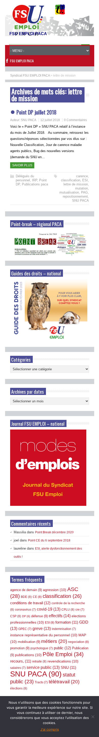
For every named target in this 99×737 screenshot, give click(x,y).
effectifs (60, 615)
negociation (78, 642)
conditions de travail (30, 603)
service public (43, 667)
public (62, 648)
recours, (20, 661)
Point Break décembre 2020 (54, 532)
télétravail (64, 681)
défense (39, 616)
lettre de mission (75, 184)
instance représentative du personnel (43, 635)
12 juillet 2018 (50, 120)
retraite (39, 661)
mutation (81, 188)
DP (26, 616)
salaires (18, 667)
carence (82, 176)
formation (66, 622)
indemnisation (64, 628)
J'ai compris (49, 729)
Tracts (41, 682)
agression (54, 590)
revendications (62, 661)
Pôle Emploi (63, 654)
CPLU (67, 609)
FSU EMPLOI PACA (22, 60)
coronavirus (25, 609)
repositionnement (75, 196)
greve (41, 628)
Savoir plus (22, 165)
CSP (15, 616)
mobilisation (29, 642)
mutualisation (69, 192)
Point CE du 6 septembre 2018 (49, 540)
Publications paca (35, 184)
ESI (85, 180)
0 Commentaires (75, 120)
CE (37, 597)
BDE (26, 597)
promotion (19, 648)
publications (28, 655)
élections (18, 688)
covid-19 (48, 609)
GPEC (24, 628)
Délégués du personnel (25, 178)
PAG (84, 192)
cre (79, 609)
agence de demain (26, 590)
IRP (34, 180)
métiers (54, 641)
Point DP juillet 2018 (36, 112)
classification (70, 180)
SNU (68, 668)
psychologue (41, 648)
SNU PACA (28, 120)
